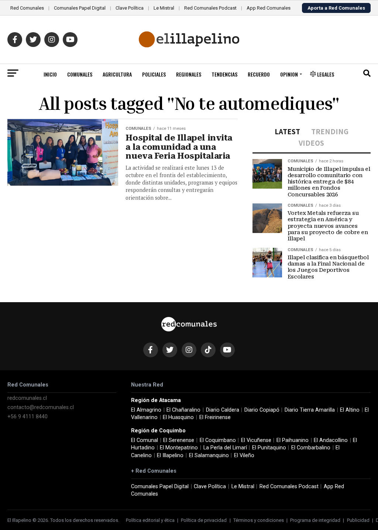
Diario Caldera (222, 410)
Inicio (50, 74)
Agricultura (117, 74)
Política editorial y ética (150, 520)
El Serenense (178, 440)
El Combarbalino (310, 448)
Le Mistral (164, 8)
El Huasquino (178, 417)
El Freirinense (215, 417)
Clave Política (130, 8)
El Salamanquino (209, 455)
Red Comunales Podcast (210, 8)
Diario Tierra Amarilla (310, 410)
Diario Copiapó (261, 410)
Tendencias (224, 74)
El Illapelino (170, 455)
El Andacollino (331, 440)
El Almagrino (146, 410)
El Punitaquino (269, 448)
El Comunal (144, 440)
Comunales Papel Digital (80, 8)
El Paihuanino (292, 440)
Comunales (79, 74)
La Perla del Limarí (225, 448)
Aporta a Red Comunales (336, 8)
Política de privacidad (204, 520)
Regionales (188, 74)
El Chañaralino (183, 410)
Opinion (289, 74)
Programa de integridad (315, 520)
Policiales (154, 74)
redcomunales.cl (27, 398)
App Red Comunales (269, 8)
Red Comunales (27, 8)
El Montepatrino (179, 448)
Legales (325, 74)
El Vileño (244, 455)
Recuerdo (259, 74)
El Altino (350, 410)
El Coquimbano (218, 440)
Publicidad (358, 520)
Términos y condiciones (258, 520)
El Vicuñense (256, 440)
